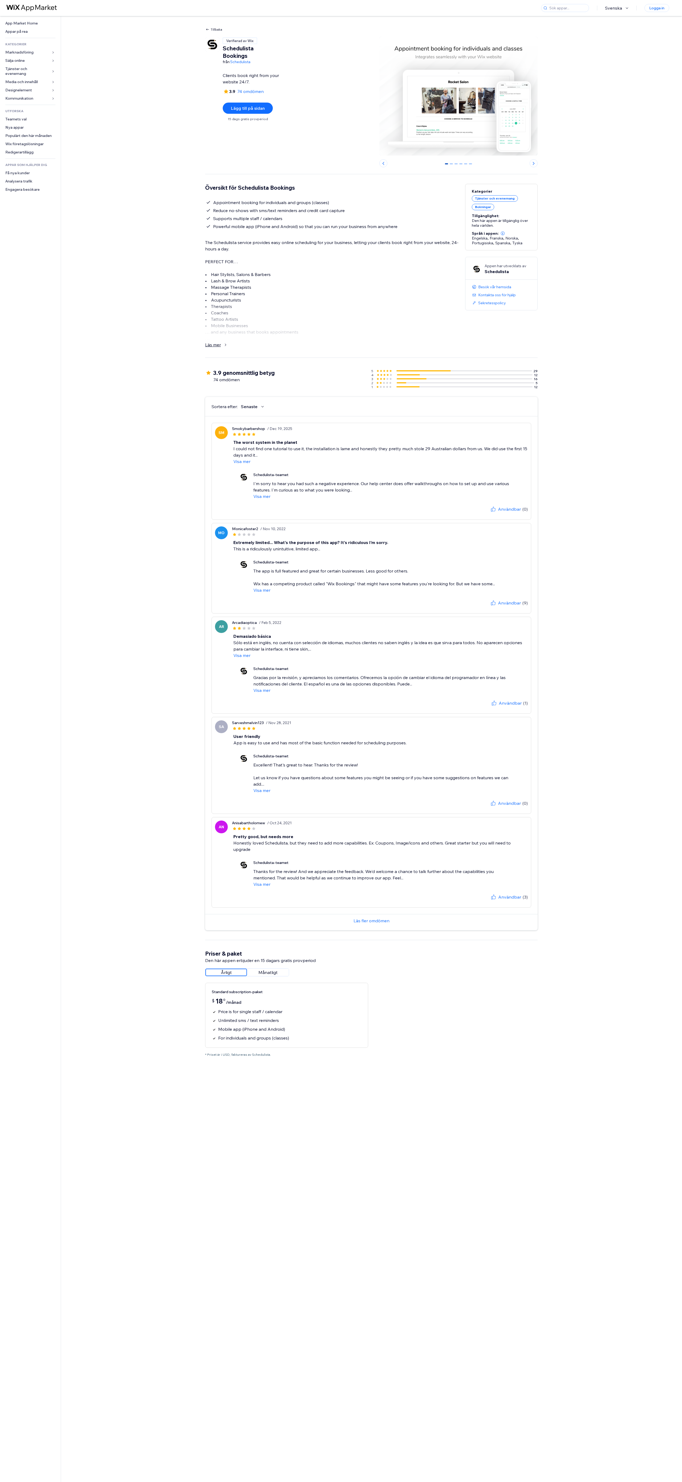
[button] (502, 233)
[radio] (226, 972)
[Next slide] (534, 163)
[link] (30, 23)
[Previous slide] (383, 163)
